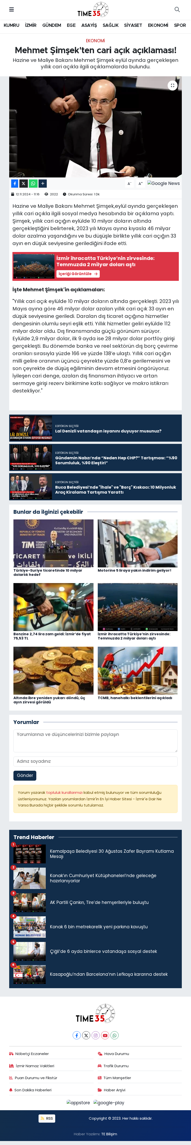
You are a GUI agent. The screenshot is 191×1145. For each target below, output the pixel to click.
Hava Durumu (116, 1053)
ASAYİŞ (89, 25)
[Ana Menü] (11, 10)
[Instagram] (96, 1035)
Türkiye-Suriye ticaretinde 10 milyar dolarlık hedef (47, 572)
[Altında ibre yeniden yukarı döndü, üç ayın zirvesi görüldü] (53, 671)
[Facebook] (77, 1035)
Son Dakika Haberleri (32, 1090)
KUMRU (11, 25)
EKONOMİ (158, 25)
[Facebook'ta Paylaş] (14, 183)
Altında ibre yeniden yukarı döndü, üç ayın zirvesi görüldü (49, 700)
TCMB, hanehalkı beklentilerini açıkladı (135, 697)
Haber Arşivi (114, 1090)
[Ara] (177, 10)
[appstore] (79, 1102)
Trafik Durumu (116, 1065)
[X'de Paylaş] (23, 183)
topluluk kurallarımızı (65, 792)
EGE (71, 25)
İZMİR (31, 25)
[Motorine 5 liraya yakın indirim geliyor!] (138, 543)
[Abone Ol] (163, 183)
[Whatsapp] (114, 1035)
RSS (49, 1118)
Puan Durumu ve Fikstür (36, 1077)
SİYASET (133, 25)
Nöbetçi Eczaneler (32, 1053)
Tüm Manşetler (117, 1077)
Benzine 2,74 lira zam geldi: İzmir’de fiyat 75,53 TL (52, 636)
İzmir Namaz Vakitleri (35, 1065)
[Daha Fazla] (43, 183)
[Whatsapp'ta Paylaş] (33, 183)
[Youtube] (105, 1035)
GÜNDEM (51, 25)
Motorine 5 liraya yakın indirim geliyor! (134, 570)
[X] (86, 1035)
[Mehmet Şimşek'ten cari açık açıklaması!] (95, 126)
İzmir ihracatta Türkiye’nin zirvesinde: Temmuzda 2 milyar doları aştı (134, 636)
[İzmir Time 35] (93, 9)
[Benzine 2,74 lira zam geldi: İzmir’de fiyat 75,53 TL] (53, 607)
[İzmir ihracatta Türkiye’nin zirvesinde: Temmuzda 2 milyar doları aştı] (138, 607)
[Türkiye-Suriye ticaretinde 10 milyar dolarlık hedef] (53, 543)
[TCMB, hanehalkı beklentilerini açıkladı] (138, 671)
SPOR (180, 25)
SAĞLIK (110, 25)
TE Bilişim (109, 1134)
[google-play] (109, 1102)
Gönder (25, 775)
